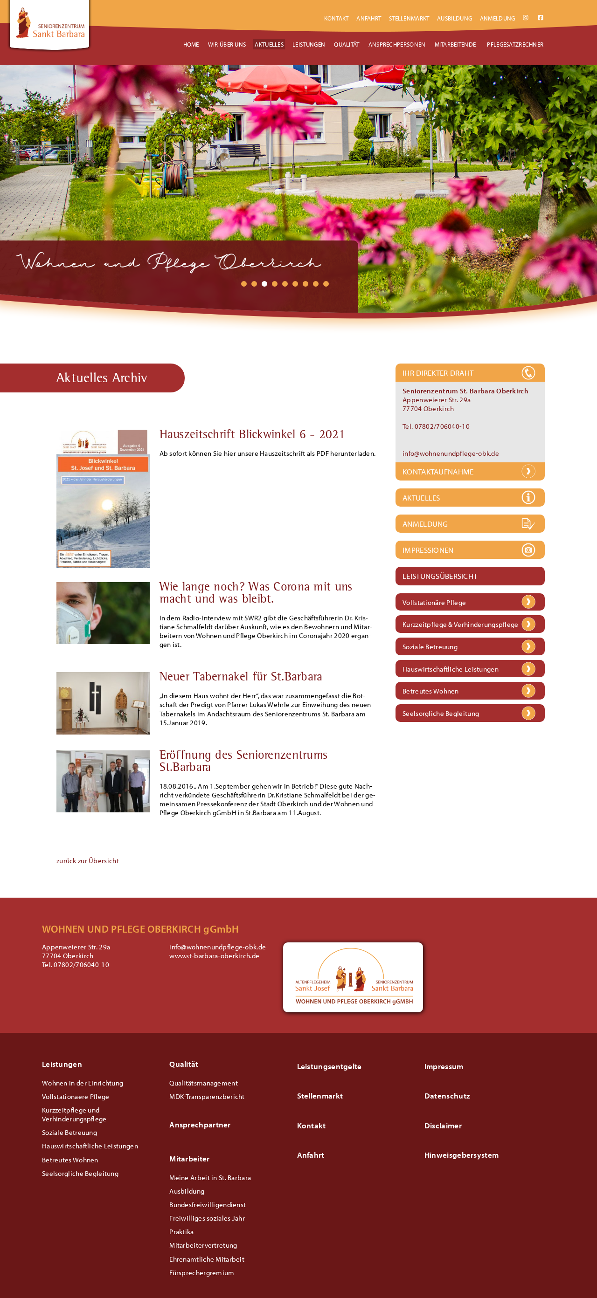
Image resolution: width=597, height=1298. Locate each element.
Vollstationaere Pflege (75, 1096)
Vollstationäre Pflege (434, 602)
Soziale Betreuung (430, 647)
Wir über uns (227, 44)
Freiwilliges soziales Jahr (207, 1218)
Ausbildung (454, 18)
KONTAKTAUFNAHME (438, 471)
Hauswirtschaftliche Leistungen (451, 669)
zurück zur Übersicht (87, 860)
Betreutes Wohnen (431, 691)
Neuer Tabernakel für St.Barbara (241, 678)
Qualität (346, 44)
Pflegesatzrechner (515, 44)
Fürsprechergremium (201, 1272)
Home (191, 44)
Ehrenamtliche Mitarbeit (206, 1259)
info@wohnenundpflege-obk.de (451, 453)
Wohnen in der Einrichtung (82, 1082)
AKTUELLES (421, 497)
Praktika (181, 1231)
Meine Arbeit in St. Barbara (210, 1177)
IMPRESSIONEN (428, 549)
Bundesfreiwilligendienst (207, 1204)
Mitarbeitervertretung (203, 1245)
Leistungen (308, 44)
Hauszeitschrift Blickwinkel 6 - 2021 (253, 436)
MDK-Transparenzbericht (206, 1096)
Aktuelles (269, 44)
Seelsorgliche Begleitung (441, 713)
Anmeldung (497, 18)
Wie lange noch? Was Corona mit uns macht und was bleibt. (256, 594)
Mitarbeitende (455, 44)
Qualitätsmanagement (203, 1082)
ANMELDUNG (425, 523)
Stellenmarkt (409, 18)
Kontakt (336, 18)
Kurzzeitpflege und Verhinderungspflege (74, 1114)
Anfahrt (368, 18)
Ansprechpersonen (397, 44)
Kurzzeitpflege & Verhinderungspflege (461, 624)
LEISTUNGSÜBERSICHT (440, 575)
